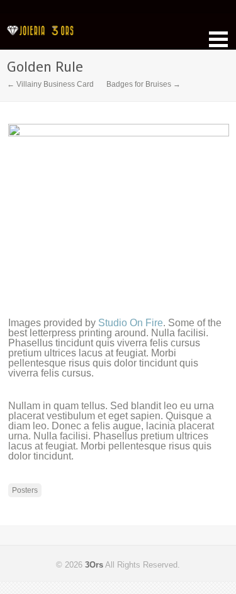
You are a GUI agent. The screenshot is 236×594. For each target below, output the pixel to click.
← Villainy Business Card (50, 84)
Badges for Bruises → (143, 84)
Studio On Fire (130, 322)
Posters (25, 490)
